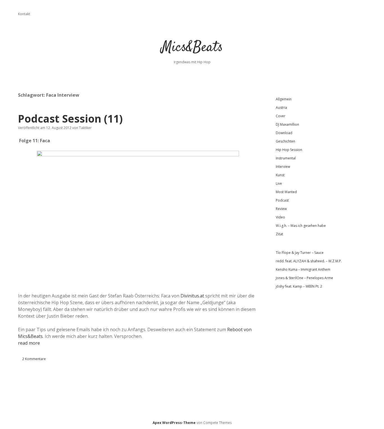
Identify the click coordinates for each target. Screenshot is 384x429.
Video (280, 217)
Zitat (279, 234)
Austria (281, 107)
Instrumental (286, 158)
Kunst (280, 175)
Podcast (282, 200)
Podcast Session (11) (70, 118)
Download (284, 132)
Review (281, 208)
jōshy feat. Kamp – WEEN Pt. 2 (299, 286)
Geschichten (285, 141)
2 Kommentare (34, 358)
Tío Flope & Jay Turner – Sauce (300, 252)
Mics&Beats (192, 47)
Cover (280, 116)
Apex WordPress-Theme (174, 422)
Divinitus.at (192, 296)
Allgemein (284, 99)
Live (279, 183)
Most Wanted (286, 191)
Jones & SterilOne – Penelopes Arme (304, 278)
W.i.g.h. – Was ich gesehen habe (301, 225)
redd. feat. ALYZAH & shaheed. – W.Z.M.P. (309, 261)
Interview (283, 166)
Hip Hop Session (289, 149)
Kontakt (24, 14)
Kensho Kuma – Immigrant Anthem (303, 269)
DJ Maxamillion (287, 124)
